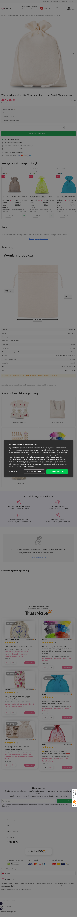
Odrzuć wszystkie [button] (34, 471)
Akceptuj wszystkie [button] (57, 471)
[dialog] (38, 458)
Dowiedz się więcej (28, 466)
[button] (13, 472)
